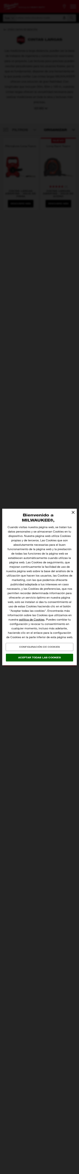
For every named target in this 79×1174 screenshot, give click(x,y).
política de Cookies (31, 619)
